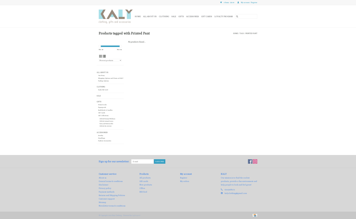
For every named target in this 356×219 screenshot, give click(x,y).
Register (183, 178)
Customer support (107, 199)
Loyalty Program (223, 16)
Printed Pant (251, 33)
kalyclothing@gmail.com (236, 193)
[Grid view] (100, 56)
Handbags (101, 138)
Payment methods (106, 192)
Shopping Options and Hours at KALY (110, 78)
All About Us (150, 16)
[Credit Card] (254, 215)
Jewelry (100, 135)
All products (145, 178)
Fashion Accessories (104, 141)
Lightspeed (136, 215)
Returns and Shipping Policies (112, 195)
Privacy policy (105, 188)
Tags (241, 33)
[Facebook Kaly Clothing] (250, 161)
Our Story (101, 75)
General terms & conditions (111, 181)
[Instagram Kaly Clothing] (255, 161)
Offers (142, 188)
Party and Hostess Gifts (106, 123)
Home (138, 16)
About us (102, 178)
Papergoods (102, 107)
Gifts (181, 16)
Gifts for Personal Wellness (107, 119)
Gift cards (206, 16)
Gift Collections (103, 115)
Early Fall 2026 (103, 90)
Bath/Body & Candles (105, 110)
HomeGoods (102, 104)
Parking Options (103, 81)
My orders (184, 181)
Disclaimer (103, 185)
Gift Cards (101, 113)
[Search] (237, 16)
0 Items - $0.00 (229, 2)
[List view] (104, 56)
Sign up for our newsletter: (114, 161)
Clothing (164, 16)
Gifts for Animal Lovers (106, 121)
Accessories (192, 16)
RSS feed (143, 192)
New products (145, 185)
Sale (173, 16)
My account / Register (248, 2)
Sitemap (102, 202)
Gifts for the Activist (106, 126)
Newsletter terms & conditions (112, 206)
